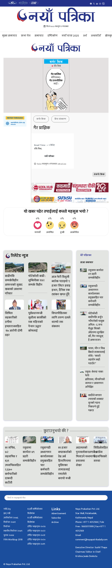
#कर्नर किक (99, 174)
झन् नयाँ (7, 513)
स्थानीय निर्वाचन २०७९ (13, 531)
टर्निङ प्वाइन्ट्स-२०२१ (36, 535)
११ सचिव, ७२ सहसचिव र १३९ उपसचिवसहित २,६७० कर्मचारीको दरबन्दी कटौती (11, 465)
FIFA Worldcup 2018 (13, 540)
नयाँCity (7, 509)
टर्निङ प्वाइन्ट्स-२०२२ (36, 531)
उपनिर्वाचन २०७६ (11, 518)
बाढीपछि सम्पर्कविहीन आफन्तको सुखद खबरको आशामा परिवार (13, 285)
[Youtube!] (97, 4)
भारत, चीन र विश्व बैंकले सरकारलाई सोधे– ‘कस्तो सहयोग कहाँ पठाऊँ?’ (96, 355)
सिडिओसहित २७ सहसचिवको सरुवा (100, 454)
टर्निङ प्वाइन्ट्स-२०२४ (36, 526)
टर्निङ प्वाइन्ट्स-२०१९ (36, 544)
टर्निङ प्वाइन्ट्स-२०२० (36, 540)
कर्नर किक (41, 119)
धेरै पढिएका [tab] (85, 255)
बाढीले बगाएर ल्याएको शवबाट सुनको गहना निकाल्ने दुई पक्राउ (96, 402)
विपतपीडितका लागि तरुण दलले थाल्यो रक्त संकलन (61, 319)
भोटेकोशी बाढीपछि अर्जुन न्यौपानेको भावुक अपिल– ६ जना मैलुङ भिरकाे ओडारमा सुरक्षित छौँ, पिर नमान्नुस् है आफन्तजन (96, 327)
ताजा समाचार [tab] (86, 262)
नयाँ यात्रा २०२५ (70, 35)
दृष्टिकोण (53, 35)
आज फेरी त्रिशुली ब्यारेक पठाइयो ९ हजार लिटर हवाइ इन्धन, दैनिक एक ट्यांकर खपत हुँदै (61, 286)
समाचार (39, 35)
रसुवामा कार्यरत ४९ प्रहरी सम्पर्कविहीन (95, 274)
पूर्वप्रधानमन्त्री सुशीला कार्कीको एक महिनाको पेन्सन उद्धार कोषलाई (37, 322)
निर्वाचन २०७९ (10, 522)
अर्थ (85, 35)
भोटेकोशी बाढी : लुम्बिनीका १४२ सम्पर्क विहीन (37, 280)
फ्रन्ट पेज (25, 35)
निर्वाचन (7, 526)
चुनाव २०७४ (9, 535)
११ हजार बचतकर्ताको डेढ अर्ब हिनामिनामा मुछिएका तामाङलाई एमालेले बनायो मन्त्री (65, 462)
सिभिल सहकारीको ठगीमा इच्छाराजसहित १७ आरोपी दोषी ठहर (13, 324)
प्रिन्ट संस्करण (60, 119)
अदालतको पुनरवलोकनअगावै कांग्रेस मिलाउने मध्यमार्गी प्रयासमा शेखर (82, 456)
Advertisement (58, 513)
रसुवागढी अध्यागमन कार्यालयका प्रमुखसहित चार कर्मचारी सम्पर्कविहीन (95, 295)
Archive (55, 522)
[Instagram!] (100, 4)
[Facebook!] (91, 4)
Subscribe (56, 518)
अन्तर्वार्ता (96, 35)
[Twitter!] (94, 4)
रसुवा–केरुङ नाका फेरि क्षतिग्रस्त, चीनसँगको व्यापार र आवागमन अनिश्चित (95, 379)
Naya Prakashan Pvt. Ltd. (87, 509)
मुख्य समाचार (9, 35)
